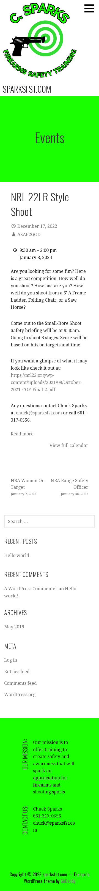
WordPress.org (19, 694)
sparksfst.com (27, 89)
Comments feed (20, 683)
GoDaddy (68, 881)
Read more (22, 434)
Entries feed (17, 671)
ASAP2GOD (28, 234)
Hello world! (17, 555)
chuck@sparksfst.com (39, 413)
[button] (91, 8)
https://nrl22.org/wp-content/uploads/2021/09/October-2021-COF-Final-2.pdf (46, 382)
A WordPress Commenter (30, 588)
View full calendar (69, 445)
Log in (10, 660)
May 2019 (14, 626)
